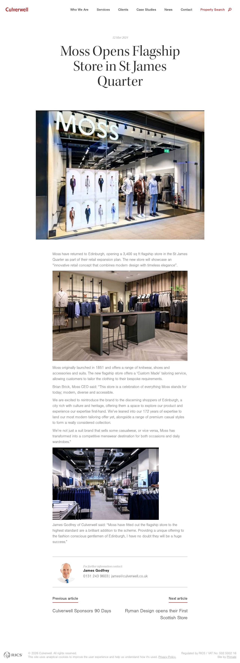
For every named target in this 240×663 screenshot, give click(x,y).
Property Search (212, 10)
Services (103, 10)
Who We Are (79, 10)
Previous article (81, 605)
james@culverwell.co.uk (129, 577)
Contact (186, 10)
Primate (231, 657)
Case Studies (146, 10)
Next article (156, 609)
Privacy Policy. (167, 657)
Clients (123, 10)
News (168, 10)
